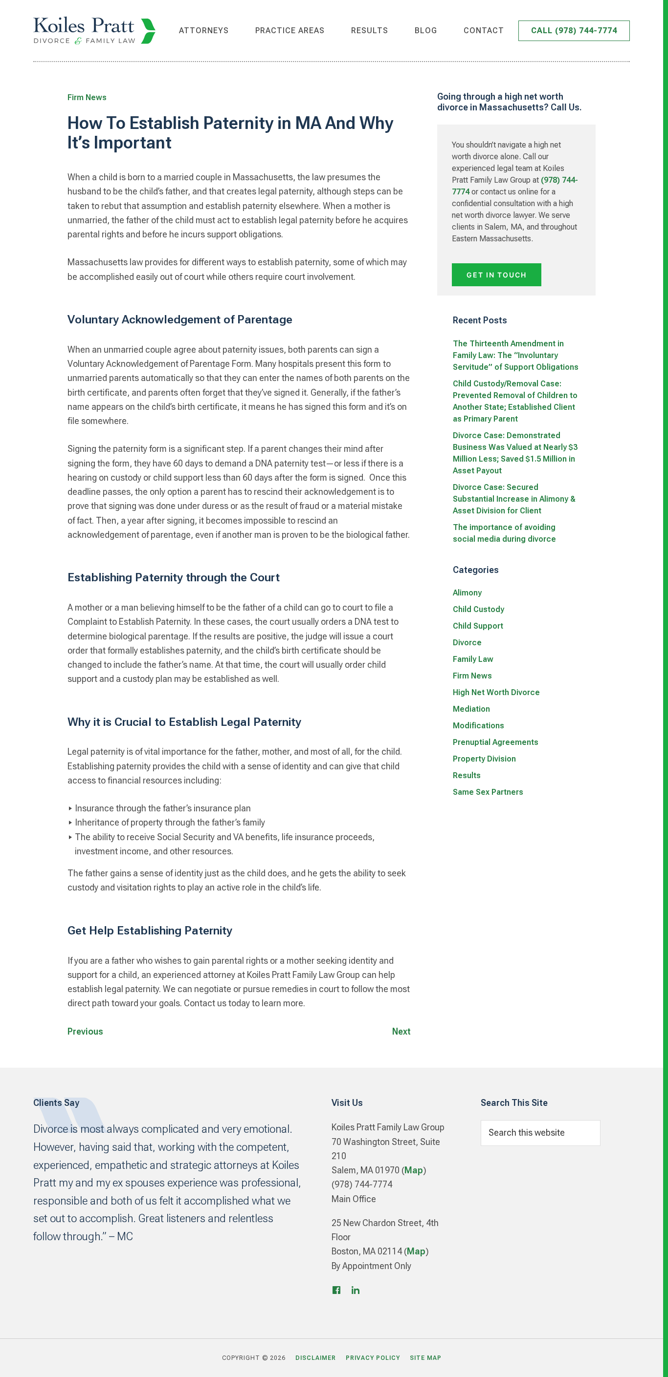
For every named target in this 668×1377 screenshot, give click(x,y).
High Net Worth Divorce (496, 692)
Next (401, 1031)
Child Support (478, 626)
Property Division (484, 758)
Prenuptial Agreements (495, 742)
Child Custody (478, 609)
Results (467, 775)
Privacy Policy (373, 1358)
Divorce (467, 642)
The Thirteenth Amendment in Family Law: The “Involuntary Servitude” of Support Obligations (516, 355)
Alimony (467, 592)
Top (644, 1358)
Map (413, 1170)
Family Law (473, 659)
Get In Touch (497, 275)
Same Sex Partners (488, 792)
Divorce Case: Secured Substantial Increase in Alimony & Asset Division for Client (514, 499)
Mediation (471, 709)
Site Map (426, 1358)
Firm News (87, 97)
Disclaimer (315, 1358)
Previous (85, 1031)
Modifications (478, 725)
